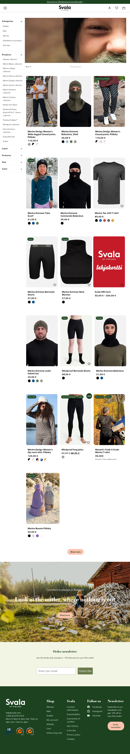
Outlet (5, 141)
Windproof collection (11, 124)
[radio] (29, 144)
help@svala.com (13, 713)
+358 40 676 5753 (15, 716)
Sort (27, 67)
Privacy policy (73, 735)
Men (5, 31)
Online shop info (54, 733)
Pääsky (6, 26)
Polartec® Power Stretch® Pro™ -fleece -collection (12, 112)
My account (109, 8)
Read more (65, 615)
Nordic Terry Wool (10, 105)
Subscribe (85, 671)
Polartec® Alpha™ (10, 120)
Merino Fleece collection (12, 76)
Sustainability (73, 714)
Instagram (97, 711)
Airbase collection (10, 59)
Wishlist (116, 8)
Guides (50, 715)
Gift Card (6, 45)
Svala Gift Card (9, 137)
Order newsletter (116, 726)
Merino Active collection (12, 85)
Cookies (71, 739)
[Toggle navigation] (5, 8)
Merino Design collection (12, 81)
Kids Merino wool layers (12, 41)
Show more (75, 552)
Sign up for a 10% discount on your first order (64, 2)
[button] (54, 124)
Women (6, 36)
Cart (123, 8)
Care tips (71, 730)
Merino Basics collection (12, 64)
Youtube (96, 715)
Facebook (97, 707)
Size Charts (72, 726)
